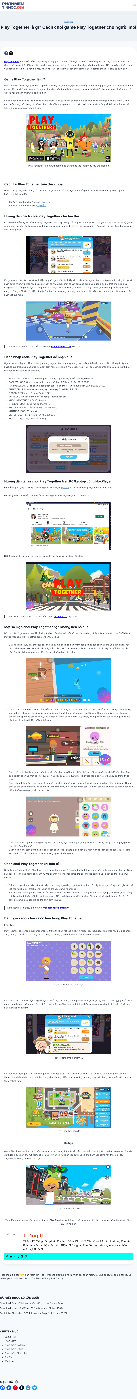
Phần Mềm (10, 1341)
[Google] (22, 1256)
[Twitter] (14, 1256)
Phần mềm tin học (9, 1275)
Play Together (11, 61)
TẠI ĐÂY (46, 202)
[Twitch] (25, 1256)
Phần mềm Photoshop (16, 1353)
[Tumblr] (18, 1256)
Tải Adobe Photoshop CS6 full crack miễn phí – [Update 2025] (33, 1313)
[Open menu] (134, 5)
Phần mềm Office (14, 1349)
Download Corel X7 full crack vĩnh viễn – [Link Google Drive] (32, 1303)
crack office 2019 (61, 346)
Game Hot (68, 22)
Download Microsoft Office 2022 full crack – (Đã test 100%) (32, 1308)
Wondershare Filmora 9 (55, 907)
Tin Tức (9, 1357)
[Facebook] (6, 53)
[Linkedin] (10, 1256)
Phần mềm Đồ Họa (15, 1345)
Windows (9, 1361)
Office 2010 (60, 616)
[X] (11, 53)
